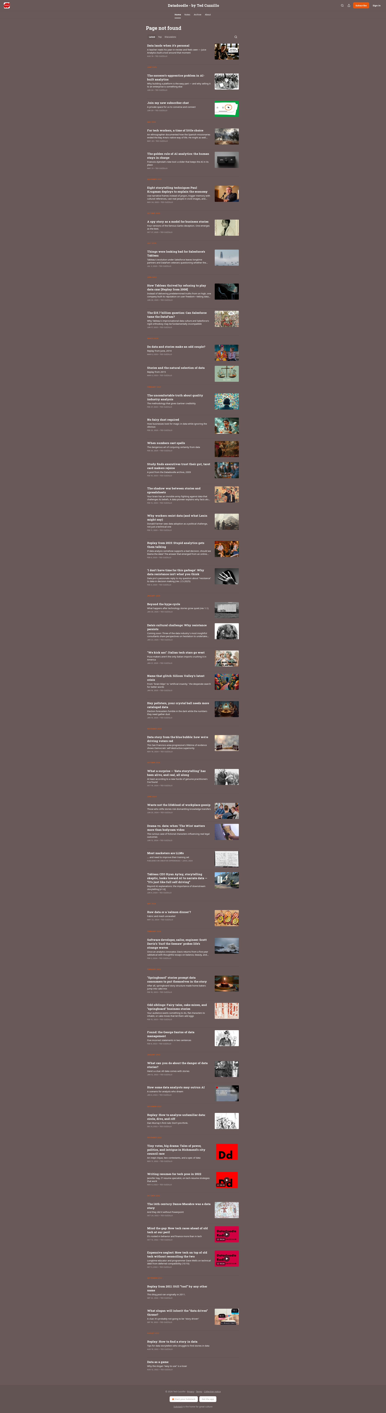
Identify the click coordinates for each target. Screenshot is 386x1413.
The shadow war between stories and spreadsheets (174, 490)
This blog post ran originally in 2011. (166, 1294)
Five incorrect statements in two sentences (169, 1040)
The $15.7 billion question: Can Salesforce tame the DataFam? (177, 314)
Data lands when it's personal (168, 45)
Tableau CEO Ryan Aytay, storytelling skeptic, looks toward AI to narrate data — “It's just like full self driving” (177, 878)
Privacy (190, 1391)
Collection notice (212, 1391)
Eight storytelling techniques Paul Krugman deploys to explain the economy (177, 189)
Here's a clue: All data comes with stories (168, 1071)
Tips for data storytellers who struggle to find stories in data (178, 1345)
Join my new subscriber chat (168, 103)
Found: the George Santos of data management (170, 1034)
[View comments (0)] (170, 60)
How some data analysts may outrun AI (176, 1087)
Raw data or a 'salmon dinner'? (169, 912)
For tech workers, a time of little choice (175, 130)
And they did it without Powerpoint (165, 1211)
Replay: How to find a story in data (172, 1341)
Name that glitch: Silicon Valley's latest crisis (175, 678)
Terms (199, 1391)
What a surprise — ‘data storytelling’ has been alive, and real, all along (176, 773)
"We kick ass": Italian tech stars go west (176, 652)
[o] (227, 1180)
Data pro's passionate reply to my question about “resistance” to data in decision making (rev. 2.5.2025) (179, 580)
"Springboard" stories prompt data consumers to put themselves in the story (177, 979)
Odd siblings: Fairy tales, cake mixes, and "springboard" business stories (177, 1007)
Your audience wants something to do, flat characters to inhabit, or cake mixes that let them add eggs (176, 1014)
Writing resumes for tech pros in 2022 (174, 1174)
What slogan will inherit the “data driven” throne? (177, 1312)
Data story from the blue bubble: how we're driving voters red (177, 739)
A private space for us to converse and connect (171, 106)
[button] (178, 14)
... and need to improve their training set (168, 857)
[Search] (342, 5)
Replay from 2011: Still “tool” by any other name (177, 1288)
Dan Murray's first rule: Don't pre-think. (167, 1122)
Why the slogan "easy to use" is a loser (167, 1365)
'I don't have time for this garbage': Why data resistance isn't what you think (175, 572)
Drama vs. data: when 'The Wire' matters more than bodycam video (176, 828)
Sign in (377, 5)
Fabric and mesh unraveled (161, 916)
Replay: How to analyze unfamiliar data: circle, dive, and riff (176, 1117)
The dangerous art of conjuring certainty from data (173, 447)
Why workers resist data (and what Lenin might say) (177, 517)
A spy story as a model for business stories (178, 221)
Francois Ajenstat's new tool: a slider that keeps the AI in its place (178, 163)
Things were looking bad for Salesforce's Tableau (176, 253)
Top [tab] (160, 37)
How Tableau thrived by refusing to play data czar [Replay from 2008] (176, 287)
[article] (193, 52)
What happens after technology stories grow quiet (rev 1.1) (178, 608)
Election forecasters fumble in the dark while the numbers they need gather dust (177, 713)
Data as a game (157, 1362)
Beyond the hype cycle (163, 604)
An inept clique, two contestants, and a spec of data (173, 1157)
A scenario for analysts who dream (165, 1091)
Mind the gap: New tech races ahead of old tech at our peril (177, 1230)
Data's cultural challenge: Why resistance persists (177, 627)
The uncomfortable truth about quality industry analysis (175, 397)
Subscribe (361, 5)
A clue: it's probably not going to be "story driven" (173, 1318)
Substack (178, 1406)
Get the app (208, 1399)
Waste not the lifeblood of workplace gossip (178, 805)
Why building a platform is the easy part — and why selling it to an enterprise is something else (178, 85)
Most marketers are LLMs (165, 853)
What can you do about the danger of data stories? (177, 1065)
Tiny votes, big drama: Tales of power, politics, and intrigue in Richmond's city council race (176, 1149)
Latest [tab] (152, 37)
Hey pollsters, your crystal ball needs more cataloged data (178, 705)
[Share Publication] (349, 5)
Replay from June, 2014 (159, 350)
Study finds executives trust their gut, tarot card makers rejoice (178, 466)
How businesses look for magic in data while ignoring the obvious (177, 425)
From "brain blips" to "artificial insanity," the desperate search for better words (179, 685)
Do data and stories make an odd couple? (176, 346)
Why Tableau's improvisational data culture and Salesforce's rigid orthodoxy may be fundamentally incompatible (178, 322)
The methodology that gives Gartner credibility (171, 403)
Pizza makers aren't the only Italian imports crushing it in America (176, 658)
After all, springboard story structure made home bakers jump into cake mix (176, 987)
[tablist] (162, 37)
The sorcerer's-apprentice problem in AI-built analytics (175, 77)
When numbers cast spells (166, 443)
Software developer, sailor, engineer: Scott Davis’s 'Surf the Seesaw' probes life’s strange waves (177, 943)
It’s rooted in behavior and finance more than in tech (174, 1236)
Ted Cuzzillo (161, 56)
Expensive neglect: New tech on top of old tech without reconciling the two (177, 1254)
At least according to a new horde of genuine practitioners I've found (177, 780)
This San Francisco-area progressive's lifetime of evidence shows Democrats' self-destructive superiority (177, 747)
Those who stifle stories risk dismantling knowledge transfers (179, 808)
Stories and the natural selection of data (176, 368)
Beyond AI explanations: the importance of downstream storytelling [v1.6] (176, 888)
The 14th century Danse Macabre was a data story (178, 1206)
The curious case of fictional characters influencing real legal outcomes (178, 835)
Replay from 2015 (156, 371)
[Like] (149, 114)
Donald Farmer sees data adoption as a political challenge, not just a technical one (177, 525)
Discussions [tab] (170, 37)
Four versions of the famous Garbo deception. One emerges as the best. (178, 227)
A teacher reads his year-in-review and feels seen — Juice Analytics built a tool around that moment (176, 51)
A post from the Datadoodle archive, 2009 (169, 472)
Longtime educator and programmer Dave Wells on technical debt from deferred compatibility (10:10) (179, 1262)
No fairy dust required (163, 419)
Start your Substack (185, 1399)
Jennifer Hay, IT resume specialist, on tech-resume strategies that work (178, 1180)
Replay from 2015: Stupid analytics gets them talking (175, 545)
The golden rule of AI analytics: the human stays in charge (178, 155)
